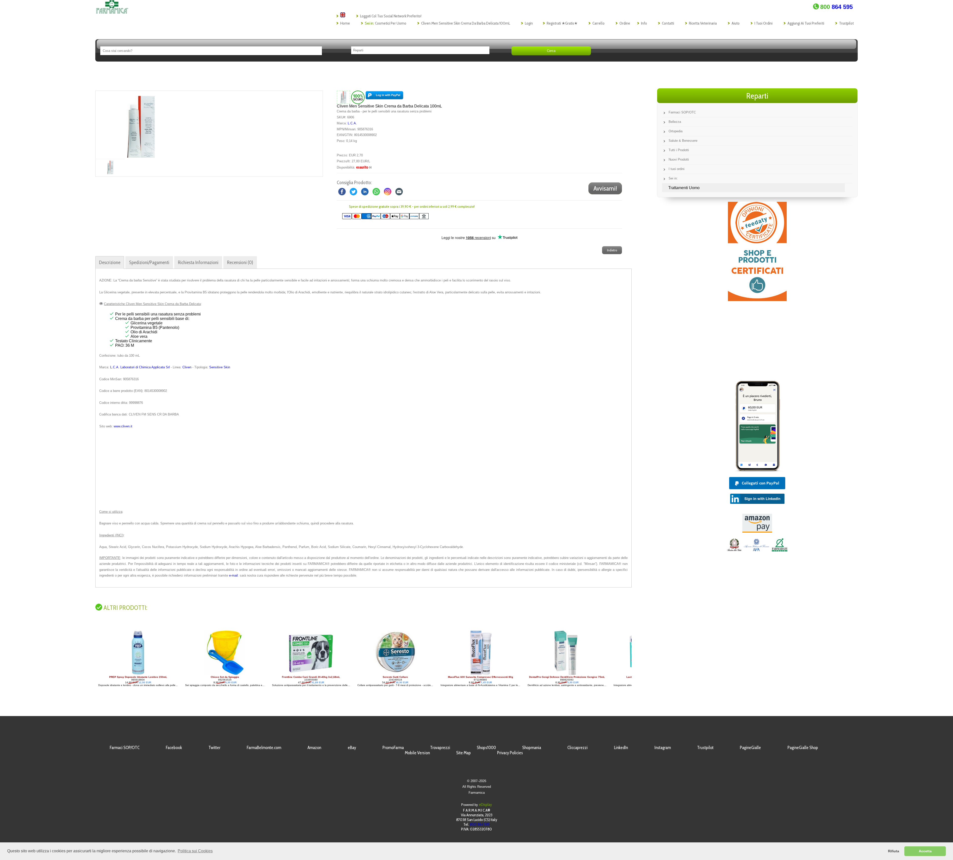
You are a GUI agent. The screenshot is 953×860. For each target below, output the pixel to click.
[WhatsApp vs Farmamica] (376, 191)
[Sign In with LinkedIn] (757, 502)
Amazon (314, 747)
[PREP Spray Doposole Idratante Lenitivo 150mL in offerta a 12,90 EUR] (117, 674)
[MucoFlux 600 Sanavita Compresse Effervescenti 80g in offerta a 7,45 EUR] (459, 674)
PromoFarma (393, 747)
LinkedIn (621, 747)
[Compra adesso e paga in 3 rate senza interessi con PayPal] (757, 470)
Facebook (174, 747)
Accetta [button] (925, 851)
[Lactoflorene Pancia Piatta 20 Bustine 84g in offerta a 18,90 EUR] (630, 674)
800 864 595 (480, 824)
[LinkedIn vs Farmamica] (365, 191)
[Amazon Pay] (757, 531)
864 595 (836, 6)
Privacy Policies (510, 752)
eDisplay (485, 804)
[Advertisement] (363, 469)
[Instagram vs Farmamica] (387, 191)
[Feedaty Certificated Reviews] (757, 300)
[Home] (112, 12)
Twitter (214, 747)
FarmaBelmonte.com (264, 747)
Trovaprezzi (440, 747)
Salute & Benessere (683, 140)
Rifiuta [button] (893, 851)
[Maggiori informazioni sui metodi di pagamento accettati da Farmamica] (383, 218)
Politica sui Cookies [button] (195, 851)
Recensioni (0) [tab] (240, 262)
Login (529, 23)
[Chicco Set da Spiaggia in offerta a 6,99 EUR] (203, 674)
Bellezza (675, 122)
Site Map (463, 752)
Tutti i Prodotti (679, 150)
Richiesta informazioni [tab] (198, 262)
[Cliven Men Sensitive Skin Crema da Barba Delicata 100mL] (141, 125)
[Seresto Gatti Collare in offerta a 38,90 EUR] (374, 674)
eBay (352, 747)
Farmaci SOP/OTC (682, 112)
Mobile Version (417, 752)
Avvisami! (605, 188)
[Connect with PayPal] (384, 97)
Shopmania (531, 747)
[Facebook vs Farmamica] (342, 191)
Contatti (668, 23)
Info (644, 23)
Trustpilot (846, 23)
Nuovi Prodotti (679, 159)
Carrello (598, 23)
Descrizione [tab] (109, 262)
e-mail (233, 575)
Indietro (612, 250)
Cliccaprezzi (577, 747)
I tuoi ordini (763, 23)
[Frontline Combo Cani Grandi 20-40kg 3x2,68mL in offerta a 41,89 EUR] (290, 674)
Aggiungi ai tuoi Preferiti (805, 23)
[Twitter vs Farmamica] (353, 191)
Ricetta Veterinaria (703, 23)
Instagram (662, 747)
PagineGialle (750, 747)
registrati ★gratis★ (562, 23)
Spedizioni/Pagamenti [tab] (149, 262)
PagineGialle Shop (802, 747)
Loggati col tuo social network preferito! (390, 16)
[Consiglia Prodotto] (399, 191)
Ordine (624, 23)
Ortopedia (675, 131)
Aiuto (736, 23)
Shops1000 (486, 747)
